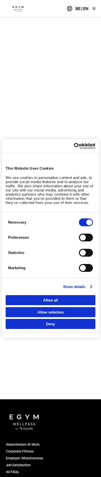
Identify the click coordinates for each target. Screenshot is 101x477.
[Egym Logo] (24, 420)
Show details (74, 287)
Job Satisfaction (18, 464)
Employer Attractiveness (24, 458)
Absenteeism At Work (22, 444)
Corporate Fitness (20, 451)
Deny (50, 324)
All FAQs (12, 471)
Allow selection (51, 312)
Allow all (50, 300)
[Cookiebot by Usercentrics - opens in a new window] (73, 146)
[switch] (86, 237)
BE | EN (82, 9)
